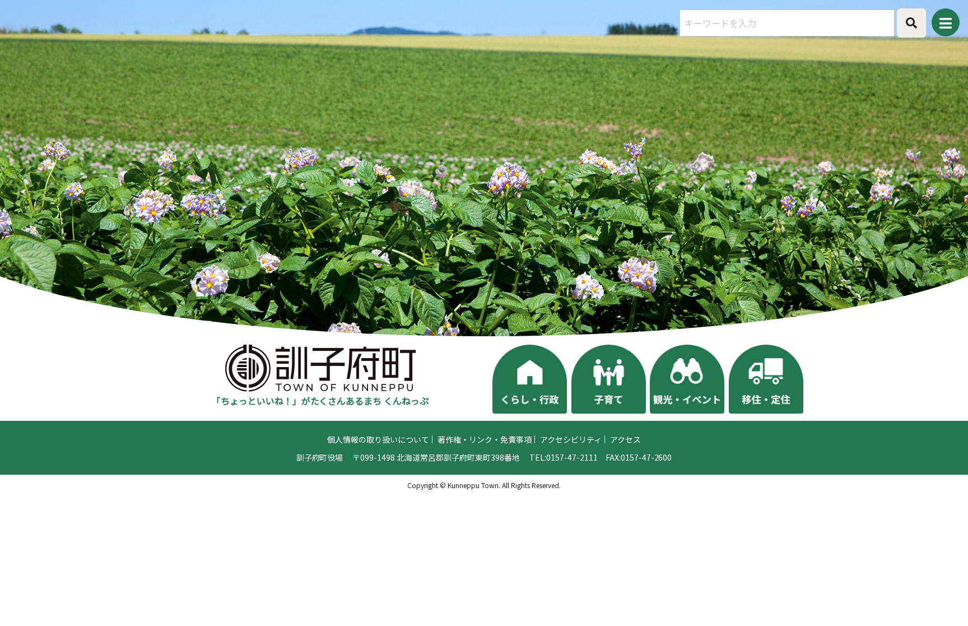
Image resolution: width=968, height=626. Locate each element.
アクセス (625, 439)
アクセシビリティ (571, 439)
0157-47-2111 (572, 457)
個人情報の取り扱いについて (378, 439)
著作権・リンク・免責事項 (485, 439)
